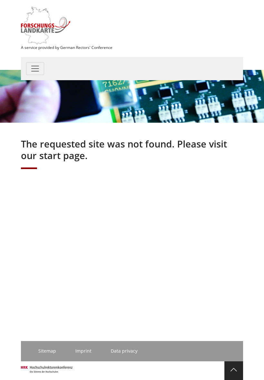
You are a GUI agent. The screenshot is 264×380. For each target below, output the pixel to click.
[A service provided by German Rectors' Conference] (46, 24)
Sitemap (47, 351)
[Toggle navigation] (35, 68)
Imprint (83, 351)
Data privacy (124, 351)
